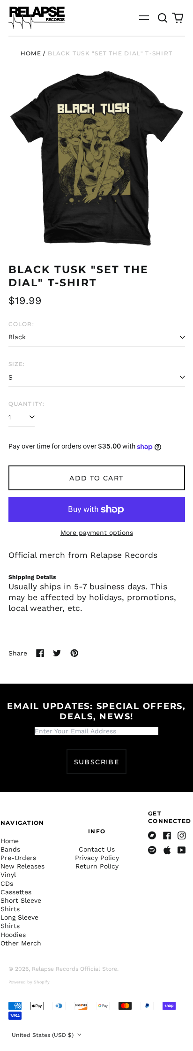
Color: (21, 323)
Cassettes (15, 892)
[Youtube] (182, 850)
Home (31, 53)
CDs (6, 883)
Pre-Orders (18, 857)
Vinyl (8, 874)
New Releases (22, 866)
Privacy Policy (97, 857)
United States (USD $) (43, 1035)
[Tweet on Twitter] (57, 653)
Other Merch (20, 943)
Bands (10, 849)
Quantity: (26, 403)
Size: (16, 363)
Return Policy (97, 866)
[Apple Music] (167, 850)
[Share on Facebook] (40, 653)
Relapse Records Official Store (74, 969)
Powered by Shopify (29, 982)
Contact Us (97, 849)
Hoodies (13, 934)
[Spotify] (152, 850)
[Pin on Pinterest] (74, 653)
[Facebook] (167, 835)
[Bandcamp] (152, 835)
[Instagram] (182, 835)
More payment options (96, 532)
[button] (163, 17)
